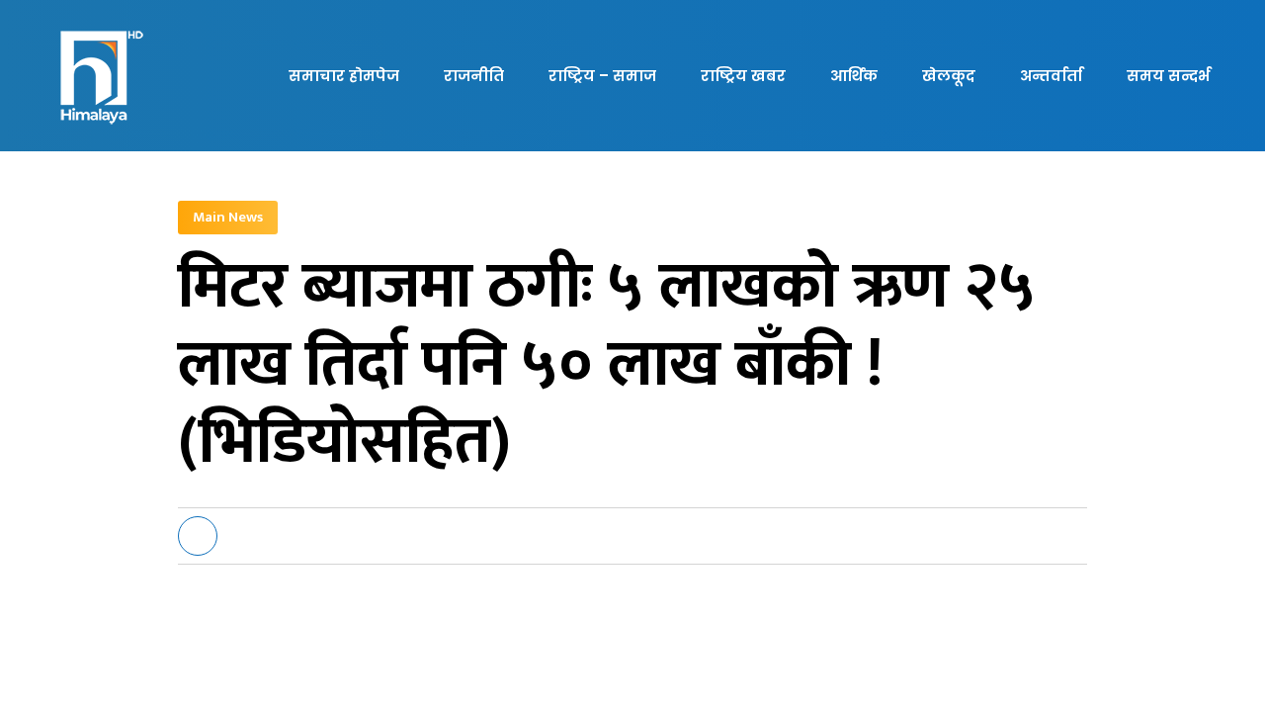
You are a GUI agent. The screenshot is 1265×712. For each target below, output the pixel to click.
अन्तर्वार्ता (1051, 75)
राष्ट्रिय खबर (743, 75)
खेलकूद (948, 75)
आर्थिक (854, 75)
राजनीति (474, 75)
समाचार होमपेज (344, 75)
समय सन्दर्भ (1168, 75)
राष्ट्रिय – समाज (602, 75)
